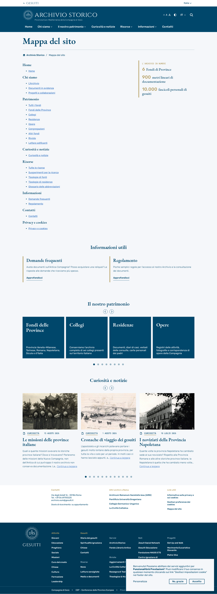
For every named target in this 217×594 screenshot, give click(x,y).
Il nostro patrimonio (73, 26)
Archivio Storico (66, 14)
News (83, 567)
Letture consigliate (89, 572)
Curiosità (33, 433)
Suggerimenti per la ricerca (43, 172)
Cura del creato (59, 562)
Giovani (55, 538)
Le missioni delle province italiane (46, 442)
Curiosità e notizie (103, 26)
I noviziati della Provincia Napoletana (163, 442)
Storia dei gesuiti (88, 538)
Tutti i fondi (34, 105)
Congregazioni (36, 128)
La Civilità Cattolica (119, 567)
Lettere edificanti (37, 143)
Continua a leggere (67, 466)
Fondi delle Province (39, 110)
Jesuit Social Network (149, 543)
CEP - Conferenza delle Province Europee (95, 590)
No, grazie (177, 581)
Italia (189, 4)
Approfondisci (34, 277)
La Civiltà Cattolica (118, 508)
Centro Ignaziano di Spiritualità (148, 558)
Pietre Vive (172, 555)
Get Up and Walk (175, 543)
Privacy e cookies (38, 228)
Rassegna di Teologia (119, 572)
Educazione (57, 543)
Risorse (127, 26)
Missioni (55, 557)
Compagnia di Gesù (60, 590)
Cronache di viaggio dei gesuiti (108, 440)
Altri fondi (33, 133)
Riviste (32, 138)
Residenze (34, 119)
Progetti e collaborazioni (41, 92)
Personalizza (140, 581)
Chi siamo (46, 26)
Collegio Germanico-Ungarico (124, 504)
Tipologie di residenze (40, 182)
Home (28, 26)
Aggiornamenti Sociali (120, 562)
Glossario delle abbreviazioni (44, 186)
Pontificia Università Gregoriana (125, 499)
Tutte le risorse (36, 167)
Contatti (167, 26)
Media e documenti (89, 576)
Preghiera (56, 548)
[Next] (111, 311)
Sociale (55, 552)
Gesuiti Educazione (147, 548)
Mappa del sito (174, 509)
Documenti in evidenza (41, 88)
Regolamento (35, 203)
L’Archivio (33, 83)
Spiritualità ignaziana (91, 543)
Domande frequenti (39, 199)
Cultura (55, 572)
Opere (31, 124)
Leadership (57, 581)
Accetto (196, 581)
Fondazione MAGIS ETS (149, 552)
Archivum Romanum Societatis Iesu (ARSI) (130, 495)
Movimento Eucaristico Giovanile (178, 549)
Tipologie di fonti (37, 177)
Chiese (55, 567)
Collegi (32, 114)
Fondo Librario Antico (120, 548)
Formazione (57, 577)
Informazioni (148, 26)
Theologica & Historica (120, 576)
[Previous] (105, 311)
